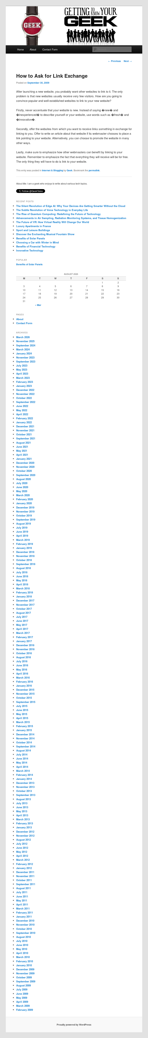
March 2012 (23, 860)
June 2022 (22, 406)
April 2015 (22, 718)
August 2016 (23, 657)
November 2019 (25, 511)
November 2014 (25, 738)
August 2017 (23, 613)
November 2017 (25, 604)
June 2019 (22, 531)
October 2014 (24, 742)
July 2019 (21, 527)
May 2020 (21, 491)
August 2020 (23, 479)
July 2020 (21, 483)
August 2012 (23, 839)
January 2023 (24, 386)
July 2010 (21, 941)
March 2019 (23, 540)
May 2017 (21, 625)
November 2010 (25, 924)
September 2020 (25, 475)
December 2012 (25, 831)
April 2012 (22, 856)
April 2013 (22, 815)
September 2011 (25, 884)
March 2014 (23, 771)
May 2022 (21, 410)
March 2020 (23, 495)
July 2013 (21, 803)
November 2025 (25, 341)
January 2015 (24, 730)
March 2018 (23, 588)
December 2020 (25, 463)
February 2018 (24, 592)
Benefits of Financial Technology (35, 246)
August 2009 (23, 985)
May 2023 (21, 369)
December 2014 (25, 734)
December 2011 (25, 872)
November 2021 (25, 430)
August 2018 (23, 568)
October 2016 (24, 653)
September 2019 (25, 519)
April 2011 (22, 904)
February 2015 (24, 726)
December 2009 (25, 969)
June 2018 (22, 576)
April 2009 (22, 1001)
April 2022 (22, 414)
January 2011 (24, 916)
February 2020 (24, 499)
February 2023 (24, 382)
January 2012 (24, 868)
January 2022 (24, 422)
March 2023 (23, 378)
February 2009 (24, 1010)
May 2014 (21, 762)
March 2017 (23, 633)
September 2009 (25, 981)
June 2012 (22, 847)
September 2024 (25, 345)
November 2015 (25, 693)
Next (128, 61)
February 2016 (24, 681)
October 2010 (24, 929)
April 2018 (22, 584)
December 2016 (25, 645)
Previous (114, 61)
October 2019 (24, 515)
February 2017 (24, 637)
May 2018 (21, 580)
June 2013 (22, 807)
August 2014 (23, 750)
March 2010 (23, 957)
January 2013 (24, 827)
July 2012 (21, 843)
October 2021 (24, 434)
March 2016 (23, 677)
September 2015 (25, 702)
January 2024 (24, 353)
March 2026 (23, 337)
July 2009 (21, 989)
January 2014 (24, 779)
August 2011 (23, 888)
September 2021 (25, 438)
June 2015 (22, 710)
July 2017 (21, 617)
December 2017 (25, 600)
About (33, 49)
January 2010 (24, 965)
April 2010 (22, 953)
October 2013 (24, 791)
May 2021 (21, 450)
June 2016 (22, 665)
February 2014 (24, 775)
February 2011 (24, 912)
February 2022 (24, 418)
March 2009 (23, 1006)
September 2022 (25, 402)
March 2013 (23, 819)
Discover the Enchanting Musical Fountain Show (45, 234)
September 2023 (25, 361)
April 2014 (22, 767)
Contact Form (50, 49)
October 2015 (24, 697)
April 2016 (22, 673)
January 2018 (24, 596)
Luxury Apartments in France (33, 226)
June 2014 (22, 758)
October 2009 (24, 977)
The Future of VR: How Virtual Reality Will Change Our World (52, 222)
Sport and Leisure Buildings (33, 230)
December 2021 (25, 426)
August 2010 (23, 937)
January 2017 (24, 641)
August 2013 (23, 799)
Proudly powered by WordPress (74, 1024)
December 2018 (25, 552)
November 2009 (25, 973)
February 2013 (24, 823)
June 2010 (22, 945)
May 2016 (21, 669)
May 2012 (21, 851)
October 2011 (24, 880)
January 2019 (24, 548)
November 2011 (25, 876)
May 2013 (21, 811)
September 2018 (25, 564)
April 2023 (22, 373)
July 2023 (21, 365)
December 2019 (25, 507)
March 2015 (23, 722)
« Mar (38, 305)
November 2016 (25, 649)
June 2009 (22, 993)
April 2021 (22, 454)
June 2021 (22, 446)
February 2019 (24, 544)
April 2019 (22, 535)
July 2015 (21, 706)
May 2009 (21, 997)
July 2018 (21, 572)
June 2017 (22, 621)
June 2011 (22, 896)
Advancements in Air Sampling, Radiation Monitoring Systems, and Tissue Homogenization (71, 218)
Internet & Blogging (52, 170)
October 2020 (24, 471)
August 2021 (23, 442)
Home (20, 49)
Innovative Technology (29, 250)
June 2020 (22, 487)
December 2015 (25, 689)
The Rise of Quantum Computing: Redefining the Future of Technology (58, 214)
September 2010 (25, 933)
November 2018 (25, 556)
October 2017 (24, 608)
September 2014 (25, 746)
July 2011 (21, 892)
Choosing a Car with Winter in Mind (37, 242)
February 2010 (24, 961)
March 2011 (23, 908)
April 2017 (22, 629)
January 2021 (24, 459)
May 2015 (21, 714)
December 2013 (25, 783)
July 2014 (21, 754)
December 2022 (25, 390)
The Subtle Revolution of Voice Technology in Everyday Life (52, 210)
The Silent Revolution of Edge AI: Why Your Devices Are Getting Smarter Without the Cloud (70, 206)
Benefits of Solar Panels (30, 238)
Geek (69, 170)
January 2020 (24, 503)
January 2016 (24, 685)
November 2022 (25, 394)
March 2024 (23, 349)
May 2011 (21, 900)
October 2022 (24, 398)
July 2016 (21, 661)
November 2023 (25, 357)
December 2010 (25, 920)
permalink (94, 170)
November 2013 (25, 787)
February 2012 (24, 864)
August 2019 (23, 523)
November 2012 (25, 835)
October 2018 (24, 560)
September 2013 (25, 795)
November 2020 (25, 467)
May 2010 (21, 949)
